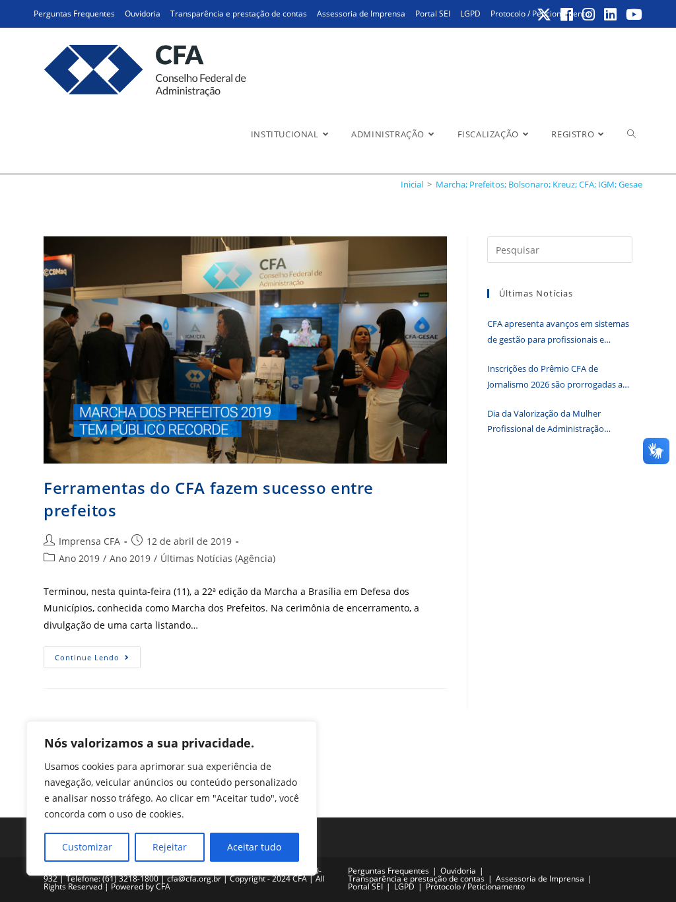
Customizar (87, 847)
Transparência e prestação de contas (238, 13)
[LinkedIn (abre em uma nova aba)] (611, 14)
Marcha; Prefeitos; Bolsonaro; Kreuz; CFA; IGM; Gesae (539, 184)
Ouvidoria (142, 13)
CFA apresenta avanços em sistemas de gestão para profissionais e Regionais (558, 332)
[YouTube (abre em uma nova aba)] (632, 14)
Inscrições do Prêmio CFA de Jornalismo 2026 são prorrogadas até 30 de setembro (558, 377)
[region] (171, 798)
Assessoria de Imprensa (361, 13)
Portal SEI (432, 13)
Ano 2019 (79, 558)
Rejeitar (169, 847)
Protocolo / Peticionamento (475, 886)
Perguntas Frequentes (74, 13)
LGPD (470, 13)
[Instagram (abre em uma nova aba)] (589, 14)
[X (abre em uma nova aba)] (545, 14)
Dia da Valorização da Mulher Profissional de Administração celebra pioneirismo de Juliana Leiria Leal (557, 422)
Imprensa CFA (89, 541)
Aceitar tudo (254, 847)
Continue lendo (98, 659)
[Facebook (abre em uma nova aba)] (567, 14)
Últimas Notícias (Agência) (217, 558)
